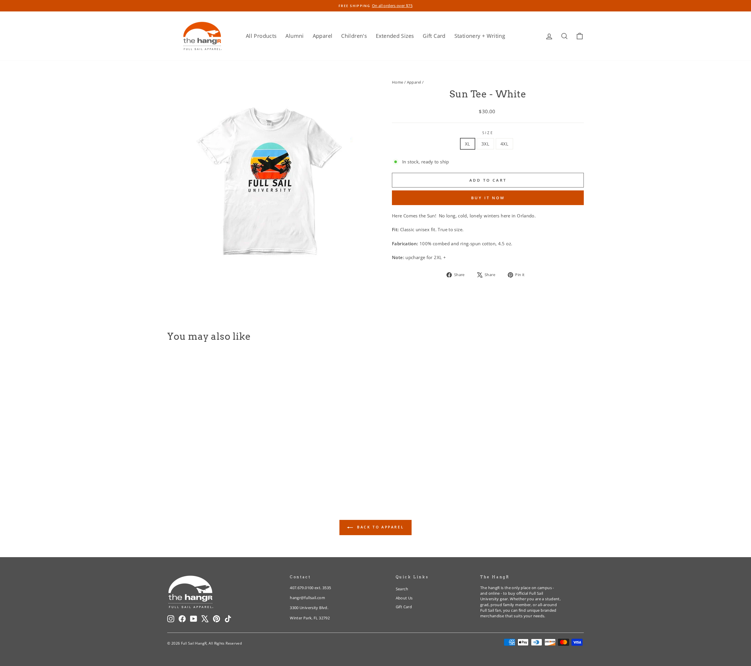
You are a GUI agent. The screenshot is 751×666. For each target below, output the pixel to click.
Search (402, 588)
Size (487, 132)
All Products (261, 35)
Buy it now (488, 197)
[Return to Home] (202, 36)
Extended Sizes (395, 35)
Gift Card (434, 35)
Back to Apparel (379, 527)
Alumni (294, 35)
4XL (504, 144)
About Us (404, 598)
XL (467, 144)
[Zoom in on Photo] (269, 179)
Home (397, 82)
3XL (485, 144)
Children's (354, 35)
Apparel (323, 35)
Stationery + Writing (479, 35)
